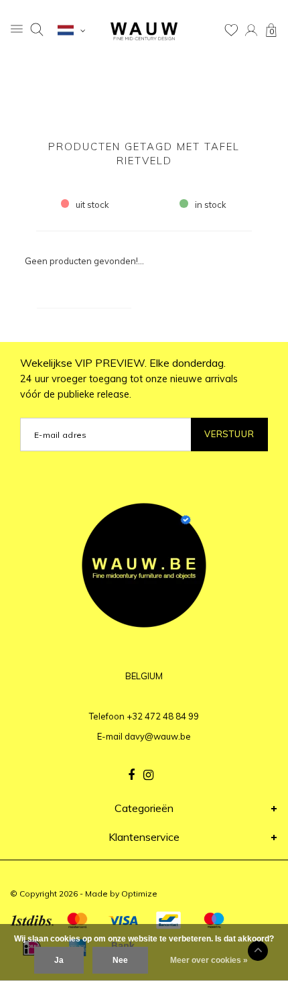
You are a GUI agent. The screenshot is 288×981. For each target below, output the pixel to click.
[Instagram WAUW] (148, 775)
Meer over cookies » (209, 960)
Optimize (139, 893)
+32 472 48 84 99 (163, 716)
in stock (210, 204)
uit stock (92, 204)
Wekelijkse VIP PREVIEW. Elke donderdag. (129, 378)
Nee (120, 960)
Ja (59, 960)
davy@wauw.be (158, 736)
